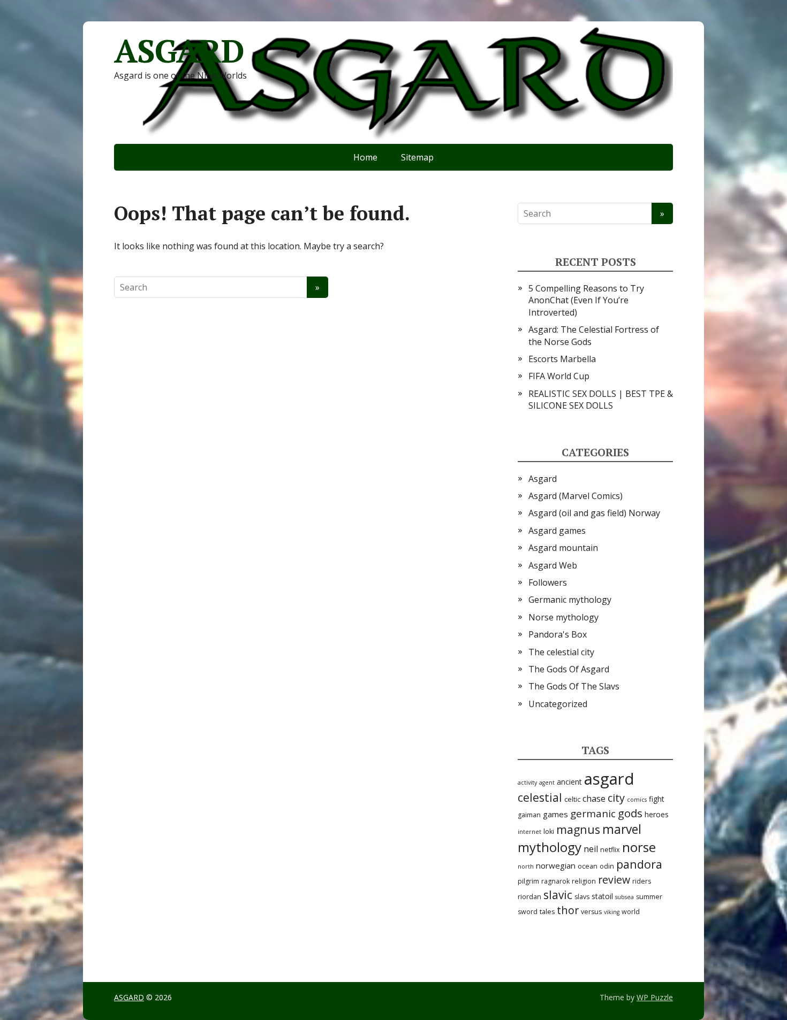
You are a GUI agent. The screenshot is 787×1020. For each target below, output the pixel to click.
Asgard (542, 479)
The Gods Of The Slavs (573, 686)
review (614, 879)
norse (639, 847)
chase (594, 798)
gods (630, 813)
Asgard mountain (563, 548)
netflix (610, 849)
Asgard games (557, 530)
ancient (569, 782)
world (631, 911)
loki (548, 831)
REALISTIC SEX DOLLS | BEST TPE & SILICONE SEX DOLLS (600, 399)
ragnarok (555, 881)
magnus (578, 829)
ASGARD (179, 50)
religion (584, 881)
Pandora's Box (557, 634)
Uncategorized (557, 704)
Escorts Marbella (562, 359)
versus (591, 911)
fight (656, 799)
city (616, 798)
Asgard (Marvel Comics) (575, 496)
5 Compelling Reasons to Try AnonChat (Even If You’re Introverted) (586, 300)
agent (547, 782)
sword (528, 911)
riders (641, 881)
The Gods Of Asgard (568, 669)
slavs (581, 896)
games (555, 814)
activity (527, 782)
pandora (639, 864)
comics (637, 799)
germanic (593, 813)
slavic (557, 894)
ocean (587, 866)
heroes (657, 814)
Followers (547, 582)
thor (568, 910)
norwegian (556, 865)
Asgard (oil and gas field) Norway (594, 513)
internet (529, 831)
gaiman (529, 814)
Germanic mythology (569, 599)
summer (649, 896)
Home (365, 157)
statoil (602, 896)
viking (611, 912)
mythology (549, 847)
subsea (624, 897)
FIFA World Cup (558, 376)
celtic (572, 799)
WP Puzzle (655, 997)
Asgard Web (552, 565)
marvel (621, 829)
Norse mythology (563, 617)
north (526, 866)
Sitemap (417, 157)
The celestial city (561, 652)
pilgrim (528, 881)
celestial (540, 797)
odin (607, 866)
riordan (529, 896)
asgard (609, 778)
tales (547, 911)
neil (591, 849)
